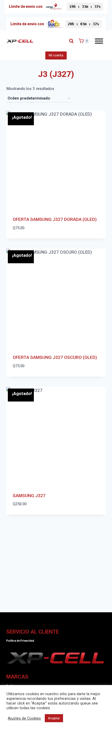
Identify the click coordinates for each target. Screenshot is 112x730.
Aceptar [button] (54, 718)
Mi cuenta (56, 55)
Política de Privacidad (20, 640)
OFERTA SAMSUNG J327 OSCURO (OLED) (55, 357)
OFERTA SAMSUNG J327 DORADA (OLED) (55, 219)
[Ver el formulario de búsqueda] (71, 41)
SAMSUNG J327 (29, 495)
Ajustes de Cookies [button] (24, 718)
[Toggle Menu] (99, 40)
